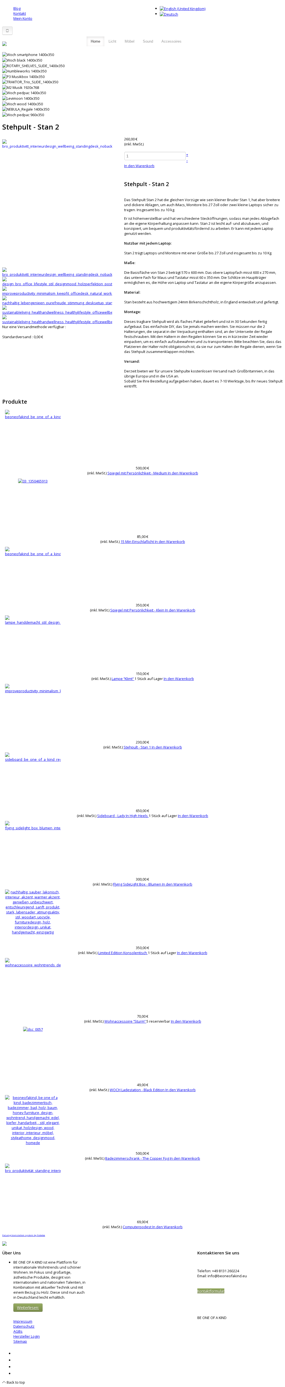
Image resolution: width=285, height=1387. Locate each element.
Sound (148, 41)
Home (95, 41)
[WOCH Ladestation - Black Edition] (33, 1029)
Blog (17, 8)
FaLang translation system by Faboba (23, 1235)
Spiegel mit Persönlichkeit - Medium (137, 473)
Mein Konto (22, 18)
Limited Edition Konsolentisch (123, 952)
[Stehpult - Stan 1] (33, 688)
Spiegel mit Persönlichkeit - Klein (137, 610)
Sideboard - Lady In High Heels (123, 815)
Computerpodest (137, 1226)
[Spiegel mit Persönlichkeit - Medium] (33, 413)
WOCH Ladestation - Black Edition (137, 1089)
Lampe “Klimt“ (123, 678)
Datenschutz (24, 1326)
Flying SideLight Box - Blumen (137, 884)
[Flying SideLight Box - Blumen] (33, 825)
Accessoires (171, 41)
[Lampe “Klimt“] (33, 619)
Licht (112, 41)
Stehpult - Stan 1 (138, 747)
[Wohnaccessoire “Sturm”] (33, 962)
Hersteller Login (26, 1336)
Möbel (129, 41)
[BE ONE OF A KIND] (4, 43)
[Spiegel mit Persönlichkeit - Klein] (33, 551)
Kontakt (19, 13)
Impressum (22, 1321)
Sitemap (20, 1341)
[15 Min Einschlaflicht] (33, 480)
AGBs (18, 1331)
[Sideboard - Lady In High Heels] (33, 756)
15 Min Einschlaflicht (138, 541)
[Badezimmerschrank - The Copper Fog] (33, 1119)
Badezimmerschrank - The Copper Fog (137, 1158)
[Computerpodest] (33, 1167)
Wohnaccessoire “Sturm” (125, 1021)
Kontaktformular (210, 1290)
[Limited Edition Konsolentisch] (33, 911)
